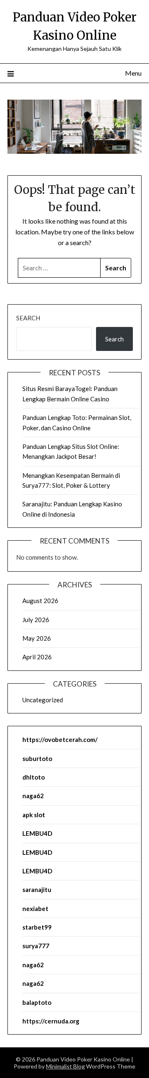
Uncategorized (42, 700)
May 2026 (36, 638)
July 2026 (35, 619)
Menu (133, 73)
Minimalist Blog (65, 1066)
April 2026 (37, 657)
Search (28, 318)
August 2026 (40, 600)
